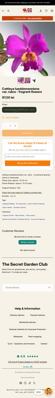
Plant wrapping (34, 336)
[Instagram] (25, 383)
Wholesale (18, 336)
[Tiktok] (29, 383)
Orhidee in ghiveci (20, 207)
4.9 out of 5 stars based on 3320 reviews (27, 362)
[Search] (8, 11)
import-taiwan (7, 207)
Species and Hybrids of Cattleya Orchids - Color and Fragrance (23, 219)
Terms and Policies (27, 377)
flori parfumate (21, 204)
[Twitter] (34, 383)
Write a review (27, 242)
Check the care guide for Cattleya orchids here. (22, 192)
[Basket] (52, 11)
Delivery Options (17, 315)
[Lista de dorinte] (46, 11)
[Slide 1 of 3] (21, 80)
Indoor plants (30, 215)
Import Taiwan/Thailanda (36, 204)
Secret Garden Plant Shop (30, 372)
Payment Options (37, 315)
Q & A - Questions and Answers (21, 344)
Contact (44, 344)
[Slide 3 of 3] (34, 80)
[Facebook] (20, 383)
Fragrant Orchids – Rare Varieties (13, 215)
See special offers (35, 18)
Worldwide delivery (27, 322)
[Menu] (3, 11)
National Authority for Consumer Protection (27, 329)
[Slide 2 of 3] (27, 80)
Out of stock (27, 133)
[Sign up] (49, 287)
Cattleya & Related (8, 204)
